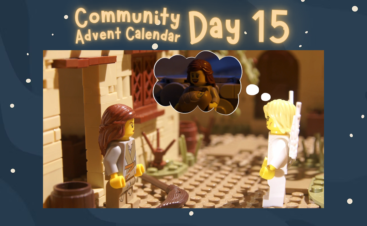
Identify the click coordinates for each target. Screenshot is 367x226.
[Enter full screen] (316, 200)
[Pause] (50, 200)
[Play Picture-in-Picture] (306, 200)
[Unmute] (60, 200)
